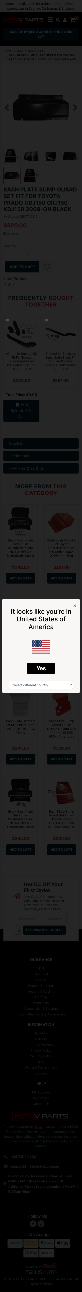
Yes (41, 668)
